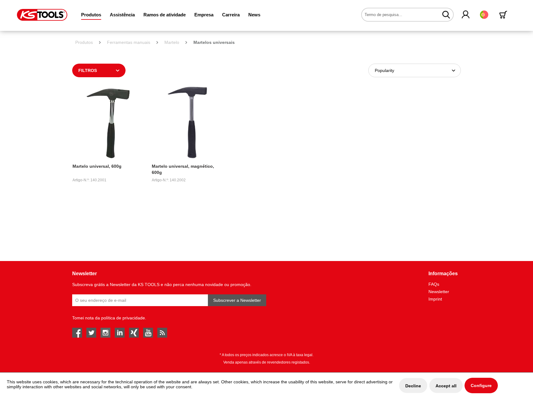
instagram (105, 333)
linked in (120, 333)
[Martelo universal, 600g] (108, 122)
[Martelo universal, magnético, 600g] (187, 122)
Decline (413, 385)
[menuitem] (91, 15)
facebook (77, 333)
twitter (91, 333)
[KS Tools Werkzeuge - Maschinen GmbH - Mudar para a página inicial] (42, 15)
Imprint (435, 299)
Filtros (87, 70)
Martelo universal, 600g (97, 166)
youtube (148, 333)
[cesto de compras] (504, 14)
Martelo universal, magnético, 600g (183, 169)
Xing (134, 333)
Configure (481, 385)
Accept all (446, 385)
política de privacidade (123, 317)
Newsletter (438, 291)
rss (162, 333)
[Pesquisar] (446, 14)
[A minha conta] (466, 15)
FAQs (433, 284)
